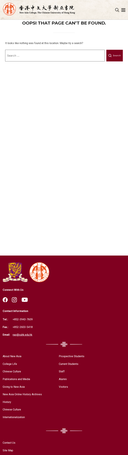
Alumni (63, 379)
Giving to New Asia (14, 386)
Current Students (68, 364)
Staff (62, 371)
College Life (10, 364)
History (7, 402)
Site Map (8, 450)
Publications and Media (16, 379)
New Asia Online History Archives (22, 394)
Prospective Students (71, 356)
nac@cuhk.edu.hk (22, 334)
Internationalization (14, 417)
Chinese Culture (12, 371)
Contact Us (9, 442)
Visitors (63, 386)
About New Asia (12, 356)
